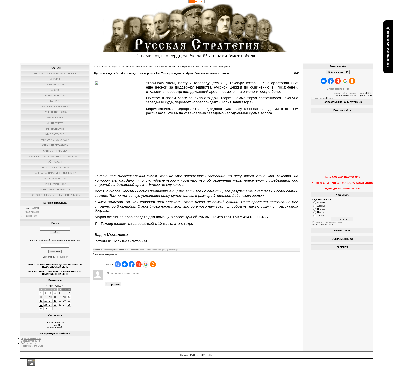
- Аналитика (29, 212)
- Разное (27, 216)
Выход (362, 93)
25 (55, 304)
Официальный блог (31, 338)
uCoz (210, 355)
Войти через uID (338, 72)
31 (50, 308)
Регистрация (319, 98)
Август (114, 66)
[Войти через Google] (145, 264)
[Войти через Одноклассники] (153, 264)
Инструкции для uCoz (32, 345)
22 (41, 304)
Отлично (321, 202)
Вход (330, 98)
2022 (105, 66)
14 (69, 297)
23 (45, 304)
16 (45, 301)
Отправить (113, 284)
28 (69, 304)
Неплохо (321, 209)
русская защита (158, 250)
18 (55, 301)
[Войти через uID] (118, 264)
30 (45, 308)
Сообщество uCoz (30, 341)
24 (50, 304)
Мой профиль (350, 93)
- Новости (28, 208)
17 (50, 301)
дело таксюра (172, 250)
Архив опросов (334, 222)
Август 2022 (55, 286)
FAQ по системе (29, 343)
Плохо (320, 212)
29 (41, 308)
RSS (369, 93)
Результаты (318, 222)
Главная (97, 66)
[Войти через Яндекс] (139, 264)
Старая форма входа (338, 89)
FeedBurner (62, 257)
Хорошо (321, 206)
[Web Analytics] (196, 2)
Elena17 (141, 250)
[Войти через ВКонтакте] (125, 264)
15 (41, 301)
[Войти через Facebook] (132, 264)
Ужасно (321, 215)
